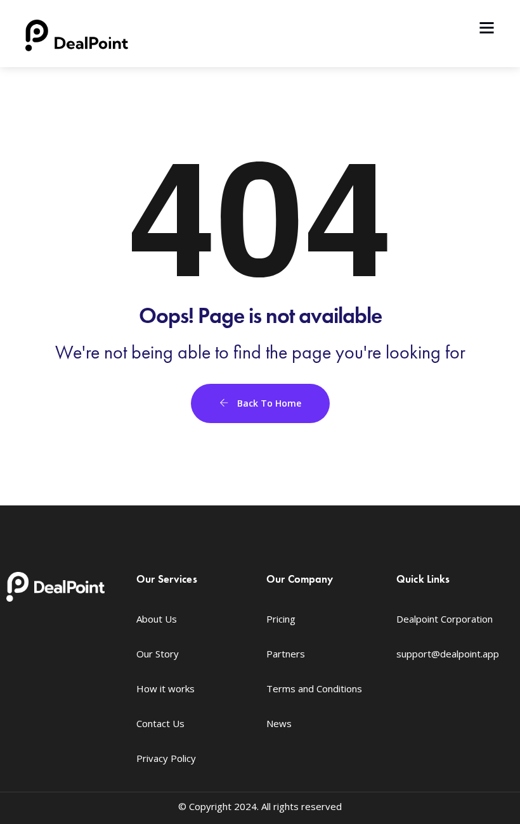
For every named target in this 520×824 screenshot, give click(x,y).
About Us (156, 618)
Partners (285, 653)
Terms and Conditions (314, 688)
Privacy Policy (166, 758)
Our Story (157, 653)
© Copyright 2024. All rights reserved (260, 806)
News (279, 723)
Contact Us (160, 723)
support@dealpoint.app (447, 653)
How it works (165, 688)
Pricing (281, 618)
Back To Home (268, 403)
